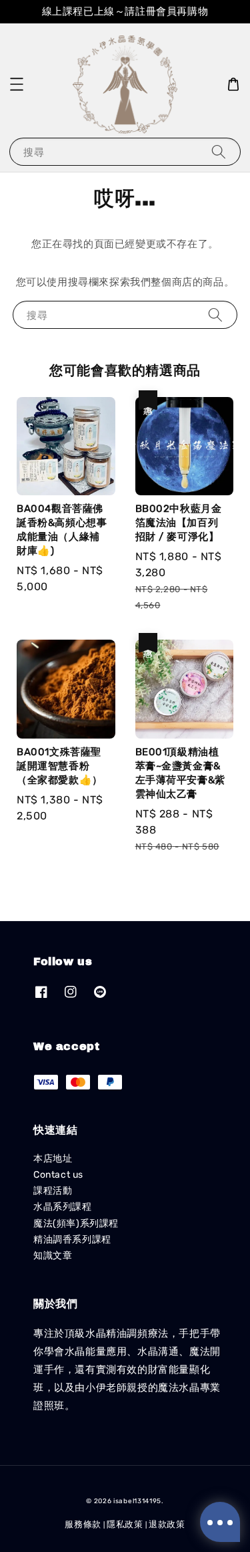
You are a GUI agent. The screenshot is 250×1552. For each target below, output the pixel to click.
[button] (16, 84)
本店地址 (52, 1158)
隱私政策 (125, 1524)
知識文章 (52, 1255)
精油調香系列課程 (72, 1239)
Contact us (58, 1174)
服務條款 (83, 1524)
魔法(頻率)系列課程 (76, 1223)
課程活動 (52, 1190)
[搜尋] (218, 151)
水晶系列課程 (62, 1206)
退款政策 (167, 1524)
